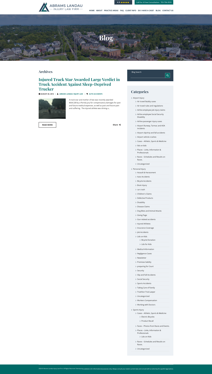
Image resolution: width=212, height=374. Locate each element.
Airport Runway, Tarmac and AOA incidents (151, 127)
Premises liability (144, 262)
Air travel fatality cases (146, 101)
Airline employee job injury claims (151, 110)
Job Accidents (142, 232)
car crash (141, 189)
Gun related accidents (146, 219)
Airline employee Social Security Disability (150, 115)
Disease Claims (143, 206)
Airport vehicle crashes (146, 137)
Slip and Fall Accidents (146, 275)
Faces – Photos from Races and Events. (153, 326)
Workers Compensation (147, 300)
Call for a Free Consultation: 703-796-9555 (154, 2)
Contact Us (167, 10)
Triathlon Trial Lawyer (146, 292)
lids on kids (142, 145)
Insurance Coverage (145, 228)
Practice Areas (111, 10)
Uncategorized (143, 164)
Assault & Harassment (146, 172)
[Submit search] (167, 75)
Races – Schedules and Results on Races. (151, 158)
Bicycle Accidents (144, 181)
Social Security (143, 279)
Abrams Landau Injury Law (71, 94)
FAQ (122, 10)
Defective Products (145, 198)
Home (92, 10)
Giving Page (142, 215)
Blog (158, 10)
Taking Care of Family (146, 287)
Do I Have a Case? (146, 10)
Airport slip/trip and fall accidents (151, 133)
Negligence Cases (144, 253)
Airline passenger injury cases (149, 121)
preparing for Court (145, 266)
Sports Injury (138, 310)
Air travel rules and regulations (150, 106)
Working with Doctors (146, 304)
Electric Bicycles (147, 317)
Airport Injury (138, 98)
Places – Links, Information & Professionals (149, 151)
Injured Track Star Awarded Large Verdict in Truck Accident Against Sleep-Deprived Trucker (79, 84)
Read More (47, 125)
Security (140, 270)
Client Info (130, 10)
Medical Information (145, 249)
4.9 (119, 2)
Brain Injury (142, 185)
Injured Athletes (143, 223)
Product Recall (147, 321)
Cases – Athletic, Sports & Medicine (151, 141)
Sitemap (78, 368)
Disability (141, 202)
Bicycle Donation (148, 240)
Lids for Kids (146, 244)
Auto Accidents (95, 94)
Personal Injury (139, 169)
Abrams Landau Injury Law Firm (53, 368)
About (99, 10)
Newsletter (141, 258)
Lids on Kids (142, 236)
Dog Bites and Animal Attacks (149, 211)
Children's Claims (144, 194)
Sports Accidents (144, 283)
